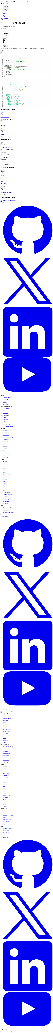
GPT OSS (5, 37)
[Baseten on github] (27, 253)
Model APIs (5, 399)
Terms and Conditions (7, 507)
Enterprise (5, 446)
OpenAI (4, 34)
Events (4, 470)
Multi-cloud (5, 413)
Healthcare (5, 448)
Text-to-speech (6, 435)
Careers (4, 483)
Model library (6, 452)
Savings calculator (7, 474)
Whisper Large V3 (7, 499)
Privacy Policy (6, 510)
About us (5, 479)
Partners (4, 472)
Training (5, 402)
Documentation (6, 454)
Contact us (5, 485)
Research (5, 461)
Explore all (5, 503)
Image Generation (6, 432)
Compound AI (6, 439)
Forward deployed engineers (9, 426)
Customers (5, 463)
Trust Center (5, 476)
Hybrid (4, 421)
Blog (4, 465)
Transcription (5, 430)
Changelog (5, 457)
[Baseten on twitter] (27, 306)
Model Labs (5, 404)
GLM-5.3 (5, 490)
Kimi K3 (5, 496)
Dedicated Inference (7, 397)
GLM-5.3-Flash (6, 492)
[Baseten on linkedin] (27, 356)
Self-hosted (5, 419)
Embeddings (5, 441)
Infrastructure (6, 410)
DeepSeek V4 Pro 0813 (8, 494)
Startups (4, 481)
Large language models (8, 437)
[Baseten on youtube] (27, 393)
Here (28, 1)
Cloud (4, 417)
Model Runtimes (6, 408)
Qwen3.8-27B (6, 501)
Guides (4, 468)
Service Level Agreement (8, 512)
